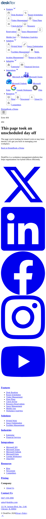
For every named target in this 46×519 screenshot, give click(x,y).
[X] (23, 206)
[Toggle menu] (3, 112)
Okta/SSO (10, 459)
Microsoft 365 (12, 447)
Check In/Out (11, 402)
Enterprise (10, 435)
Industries (10, 61)
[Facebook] (23, 294)
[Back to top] (2, 517)
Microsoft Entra (12, 454)
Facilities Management (15, 425)
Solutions (10, 41)
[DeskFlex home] (9, 4)
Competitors (11, 473)
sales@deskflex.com (9, 502)
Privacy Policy (21, 513)
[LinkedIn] (23, 250)
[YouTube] (23, 383)
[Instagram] (23, 338)
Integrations (11, 70)
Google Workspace (14, 456)
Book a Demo (12, 109)
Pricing (4, 109)
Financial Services (13, 437)
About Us (10, 488)
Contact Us (7, 493)
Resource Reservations (15, 404)
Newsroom (10, 471)
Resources (10, 94)
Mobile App (11, 408)
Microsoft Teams (13, 449)
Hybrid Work (11, 421)
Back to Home (7, 148)
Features (9, 9)
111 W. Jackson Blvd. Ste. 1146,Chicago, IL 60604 (14, 508)
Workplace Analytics (14, 411)
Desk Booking (12, 392)
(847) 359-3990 (7, 498)
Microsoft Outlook (13, 452)
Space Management (14, 406)
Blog (8, 468)
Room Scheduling (13, 395)
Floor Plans (10, 399)
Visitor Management (14, 397)
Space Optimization (14, 423)
